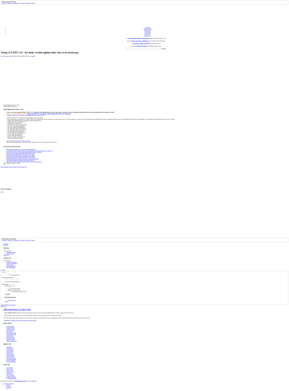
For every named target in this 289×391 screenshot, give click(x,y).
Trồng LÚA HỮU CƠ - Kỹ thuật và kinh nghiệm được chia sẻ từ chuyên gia (49, 113)
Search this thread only (14, 288)
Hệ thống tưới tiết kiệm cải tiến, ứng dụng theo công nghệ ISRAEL (23, 159)
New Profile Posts (11, 267)
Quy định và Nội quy (9, 383)
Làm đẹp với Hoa (11, 339)
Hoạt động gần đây (11, 266)
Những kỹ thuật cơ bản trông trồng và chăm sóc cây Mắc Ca (21, 156)
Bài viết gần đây (10, 253)
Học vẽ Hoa (9, 331)
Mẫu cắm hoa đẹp (11, 357)
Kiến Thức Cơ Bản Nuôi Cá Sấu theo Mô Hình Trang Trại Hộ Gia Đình (24, 161)
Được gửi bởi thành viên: (8, 277)
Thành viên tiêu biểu (11, 262)
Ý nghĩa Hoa (147, 31)
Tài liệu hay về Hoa (11, 334)
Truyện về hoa (10, 374)
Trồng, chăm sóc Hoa (12, 341)
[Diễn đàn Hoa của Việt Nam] (8, 305)
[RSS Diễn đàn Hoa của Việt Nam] (34, 320)
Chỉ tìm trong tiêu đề (14, 275)
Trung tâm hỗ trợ (11, 327)
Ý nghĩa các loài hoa (11, 378)
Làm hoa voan (10, 348)
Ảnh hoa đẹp (10, 367)
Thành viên (6, 255)
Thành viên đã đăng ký (12, 263)
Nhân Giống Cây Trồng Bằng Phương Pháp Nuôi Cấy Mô (21, 153)
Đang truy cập (10, 265)
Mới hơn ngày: (5, 284)
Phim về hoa (10, 370)
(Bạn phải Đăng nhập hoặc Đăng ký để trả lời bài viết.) (14, 167)
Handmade (9, 347)
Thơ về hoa (9, 373)
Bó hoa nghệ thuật (11, 360)
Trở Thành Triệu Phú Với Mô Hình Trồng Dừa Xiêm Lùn (20, 160)
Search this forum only (14, 290)
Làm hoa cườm (10, 353)
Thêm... (7, 301)
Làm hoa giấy (10, 349)
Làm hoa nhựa (10, 351)
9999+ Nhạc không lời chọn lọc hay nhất (20, 141)
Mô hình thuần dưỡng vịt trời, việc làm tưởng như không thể (21, 149)
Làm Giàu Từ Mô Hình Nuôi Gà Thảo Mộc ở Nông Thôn (20, 155)
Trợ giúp (9, 386)
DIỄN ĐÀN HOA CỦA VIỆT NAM (17, 310)
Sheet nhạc (147, 34)
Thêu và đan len (10, 355)
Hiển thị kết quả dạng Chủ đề (19, 291)
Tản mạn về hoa (10, 371)
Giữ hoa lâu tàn (10, 356)
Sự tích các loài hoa (11, 377)
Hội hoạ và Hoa (10, 330)
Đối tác (10, 56)
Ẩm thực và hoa (10, 338)
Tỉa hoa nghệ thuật (11, 361)
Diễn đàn (6, 245)
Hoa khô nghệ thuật (11, 333)
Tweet (2, 192)
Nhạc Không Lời (147, 29)
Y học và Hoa (10, 335)
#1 (4, 164)
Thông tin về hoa (11, 337)
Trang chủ (6, 243)
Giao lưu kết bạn (11, 375)
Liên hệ (8, 385)
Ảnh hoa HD (147, 33)
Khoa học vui (147, 35)
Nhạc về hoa (10, 369)
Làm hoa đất (10, 352)
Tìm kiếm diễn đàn (11, 252)
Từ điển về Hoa (10, 329)
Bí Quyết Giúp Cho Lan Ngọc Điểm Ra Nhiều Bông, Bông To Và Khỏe (24, 152)
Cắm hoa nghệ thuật (11, 359)
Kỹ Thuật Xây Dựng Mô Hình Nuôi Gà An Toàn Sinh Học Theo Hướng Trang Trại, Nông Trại (29, 150)
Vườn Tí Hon (147, 30)
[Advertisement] (144, 15)
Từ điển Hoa (147, 27)
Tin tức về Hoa (10, 326)
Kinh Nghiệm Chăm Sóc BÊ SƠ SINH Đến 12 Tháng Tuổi (21, 157)
